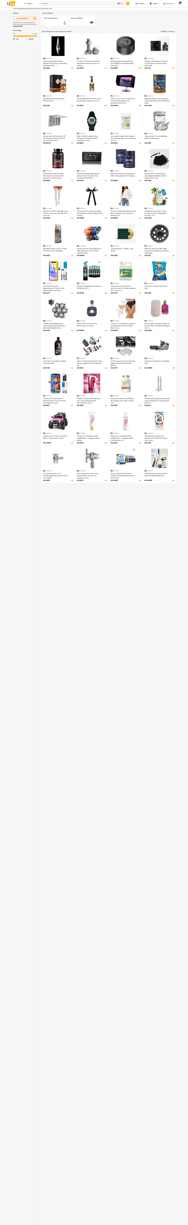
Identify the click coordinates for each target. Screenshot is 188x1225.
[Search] (127, 3)
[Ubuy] (11, 3)
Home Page (17, 9)
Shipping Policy (18, 26)
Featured (171, 31)
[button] (140, 3)
